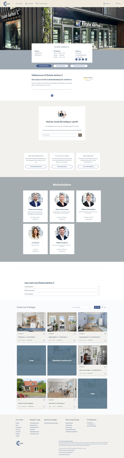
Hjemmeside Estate (6, 3)
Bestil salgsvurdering (43, 65)
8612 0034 (33, 217)
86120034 (79, 53)
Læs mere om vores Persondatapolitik (66, 452)
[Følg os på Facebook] (80, 59)
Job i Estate (18, 431)
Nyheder (17, 423)
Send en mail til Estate (91, 425)
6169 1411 (38, 217)
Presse (17, 425)
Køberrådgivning (69, 423)
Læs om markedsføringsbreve (64, 454)
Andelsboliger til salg (34, 427)
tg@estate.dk (35, 219)
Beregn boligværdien (60, 65)
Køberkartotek (69, 425)
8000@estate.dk (82, 55)
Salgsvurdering (69, 427)
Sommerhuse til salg (34, 433)
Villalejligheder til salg (34, 431)
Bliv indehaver (19, 427)
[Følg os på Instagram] (83, 59)
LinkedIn (17, 435)
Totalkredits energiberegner (72, 431)
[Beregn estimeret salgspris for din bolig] (80, 135)
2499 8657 (64, 217)
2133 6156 (91, 217)
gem (44, 334)
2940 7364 (64, 249)
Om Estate (18, 429)
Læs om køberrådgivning (88, 166)
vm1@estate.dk (62, 251)
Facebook (18, 433)
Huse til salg (32, 429)
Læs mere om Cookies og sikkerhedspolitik (67, 450)
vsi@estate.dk (62, 219)
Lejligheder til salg (34, 425)
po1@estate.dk (35, 251)
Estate (20, 443)
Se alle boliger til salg (34, 423)
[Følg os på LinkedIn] (86, 59)
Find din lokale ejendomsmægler (51, 423)
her (91, 162)
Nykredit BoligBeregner (71, 429)
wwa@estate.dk (88, 219)
